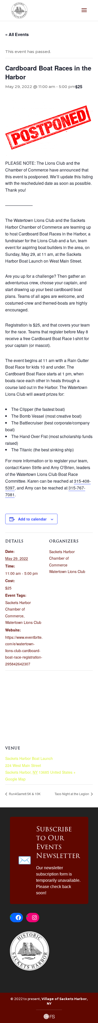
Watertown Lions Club (23, 622)
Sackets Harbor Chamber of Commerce (18, 609)
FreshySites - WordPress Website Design (49, 1016)
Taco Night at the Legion (72, 793)
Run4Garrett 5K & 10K (24, 793)
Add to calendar (32, 519)
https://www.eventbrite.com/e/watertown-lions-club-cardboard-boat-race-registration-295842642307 (24, 650)
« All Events (17, 34)
